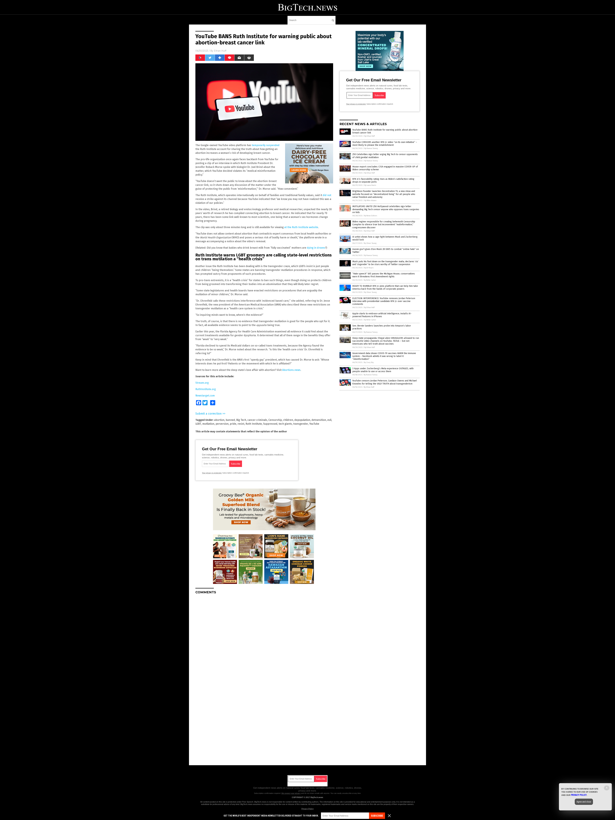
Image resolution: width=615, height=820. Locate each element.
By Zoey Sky (369, 362)
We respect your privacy (291, 793)
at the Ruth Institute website (301, 227)
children (288, 419)
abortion (219, 419)
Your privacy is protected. (212, 473)
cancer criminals (257, 419)
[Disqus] (264, 637)
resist (241, 423)
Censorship (275, 419)
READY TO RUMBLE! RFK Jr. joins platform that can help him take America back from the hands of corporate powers (385, 287)
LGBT (198, 423)
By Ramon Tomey (371, 148)
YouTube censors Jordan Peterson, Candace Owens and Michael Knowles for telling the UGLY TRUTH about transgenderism (384, 382)
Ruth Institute (254, 423)
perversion (222, 423)
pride (233, 423)
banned (230, 419)
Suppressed (270, 423)
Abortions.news (291, 369)
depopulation (302, 419)
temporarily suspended (265, 145)
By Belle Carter (370, 280)
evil (329, 419)
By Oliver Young (370, 243)
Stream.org (202, 382)
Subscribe (377, 815)
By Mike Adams (370, 200)
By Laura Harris (370, 185)
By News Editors (370, 216)
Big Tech (241, 419)
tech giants (285, 423)
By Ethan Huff (369, 136)
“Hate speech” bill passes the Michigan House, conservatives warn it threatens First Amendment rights (383, 275)
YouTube (314, 423)
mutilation (208, 423)
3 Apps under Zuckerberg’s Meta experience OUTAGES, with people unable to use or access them (383, 370)
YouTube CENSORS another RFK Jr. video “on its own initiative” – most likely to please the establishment (384, 143)
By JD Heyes (368, 268)
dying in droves (316, 247)
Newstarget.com (205, 395)
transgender (300, 423)
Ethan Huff (220, 50)
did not (327, 195)
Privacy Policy (307, 809)
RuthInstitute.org (205, 389)
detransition (319, 419)
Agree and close (584, 801)
